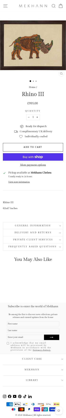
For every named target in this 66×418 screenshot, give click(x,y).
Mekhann (32, 370)
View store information (19, 182)
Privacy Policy (42, 350)
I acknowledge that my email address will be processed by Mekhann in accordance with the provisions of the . (31, 346)
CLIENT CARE (32, 359)
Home (32, 87)
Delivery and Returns (33, 233)
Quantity (33, 111)
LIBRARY (32, 380)
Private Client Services (33, 240)
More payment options (33, 164)
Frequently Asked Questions (32, 247)
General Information (33, 226)
